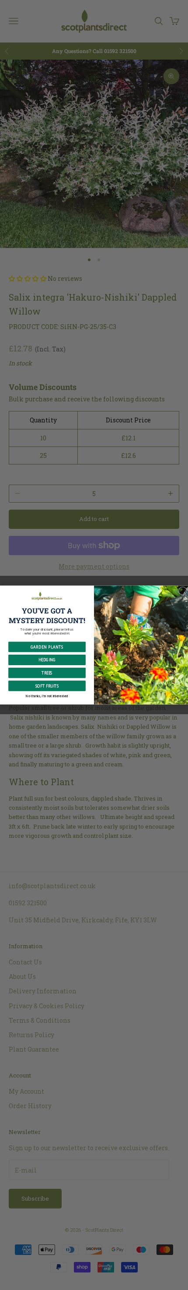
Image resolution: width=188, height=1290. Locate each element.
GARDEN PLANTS (47, 647)
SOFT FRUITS (47, 685)
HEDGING (47, 659)
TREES (47, 672)
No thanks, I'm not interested (47, 696)
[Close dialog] (182, 591)
